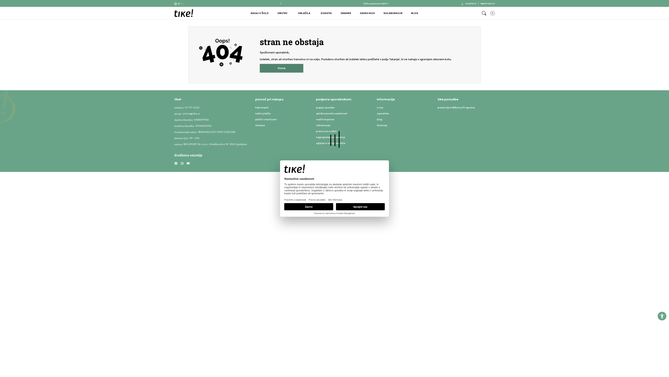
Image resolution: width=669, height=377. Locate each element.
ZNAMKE (346, 13)
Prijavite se (471, 3)
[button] (179, 3)
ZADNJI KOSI (367, 13)
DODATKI (326, 13)
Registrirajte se (487, 3)
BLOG (414, 13)
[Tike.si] (183, 13)
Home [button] (281, 68)
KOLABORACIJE (393, 13)
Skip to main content (188, 3)
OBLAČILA (304, 13)
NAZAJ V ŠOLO (260, 13)
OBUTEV (282, 13)
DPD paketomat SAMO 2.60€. (334, 3)
